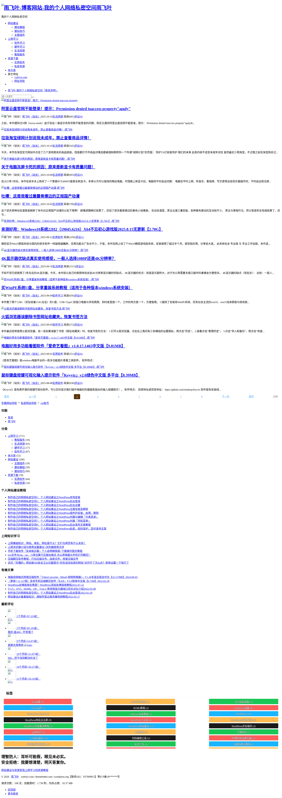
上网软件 (141, 732)
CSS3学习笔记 (140, 701)
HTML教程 (141, 708)
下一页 (225, 396)
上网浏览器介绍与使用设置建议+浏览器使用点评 (36, 547)
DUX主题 (38, 708)
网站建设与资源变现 (13, 770)
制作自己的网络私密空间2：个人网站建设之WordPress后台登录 (44, 501)
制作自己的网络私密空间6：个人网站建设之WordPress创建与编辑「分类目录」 (53, 517)
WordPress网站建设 (141, 726)
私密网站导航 (29, 403)
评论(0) (78, 116)
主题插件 (19, 35)
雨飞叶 (104, 8)
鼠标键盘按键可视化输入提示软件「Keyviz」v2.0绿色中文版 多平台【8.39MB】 (70, 375)
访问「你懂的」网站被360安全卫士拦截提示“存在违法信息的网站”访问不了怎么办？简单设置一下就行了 (68, 562)
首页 (6, 396)
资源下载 (13, 58)
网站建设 (13, 23)
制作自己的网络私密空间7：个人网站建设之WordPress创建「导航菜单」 (49, 520)
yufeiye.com (20, 77)
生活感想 (19, 50)
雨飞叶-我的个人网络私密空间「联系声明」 (33, 90)
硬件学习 (19, 46)
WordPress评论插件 (244, 726)
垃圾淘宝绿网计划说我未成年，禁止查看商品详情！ (46, 138)
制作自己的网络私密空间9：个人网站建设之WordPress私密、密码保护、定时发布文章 (57, 528)
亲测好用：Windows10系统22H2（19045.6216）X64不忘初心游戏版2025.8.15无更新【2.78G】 (82, 229)
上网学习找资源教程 (36, 770)
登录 (10, 417)
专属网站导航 (9, 403)
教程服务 (19, 54)
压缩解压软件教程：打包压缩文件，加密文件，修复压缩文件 (43, 558)
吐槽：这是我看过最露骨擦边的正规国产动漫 (40, 196)
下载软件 (243, 732)
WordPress (243, 713)
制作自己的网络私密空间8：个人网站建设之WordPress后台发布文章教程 (49, 524)
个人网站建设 (38, 738)
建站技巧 (19, 31)
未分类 (12, 70)
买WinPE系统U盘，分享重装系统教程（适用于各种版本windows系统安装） (67, 288)
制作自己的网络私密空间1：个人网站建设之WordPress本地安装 (44, 497)
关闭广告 (141, 744)
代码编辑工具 (141, 738)
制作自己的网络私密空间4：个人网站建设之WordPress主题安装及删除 (48, 509)
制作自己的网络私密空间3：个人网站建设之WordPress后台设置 (44, 505)
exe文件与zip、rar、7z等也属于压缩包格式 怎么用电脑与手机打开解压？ (49, 555)
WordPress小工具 (141, 720)
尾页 (251, 396)
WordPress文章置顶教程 (38, 726)
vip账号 (44, 403)
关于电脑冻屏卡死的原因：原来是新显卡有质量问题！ (48, 167)
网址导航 (19, 81)
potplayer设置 (244, 708)
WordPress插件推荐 (243, 720)
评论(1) (80, 237)
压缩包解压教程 (243, 744)
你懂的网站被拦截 (243, 738)
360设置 (37, 701)
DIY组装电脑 (244, 701)
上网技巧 (38, 732)
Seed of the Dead (38, 713)
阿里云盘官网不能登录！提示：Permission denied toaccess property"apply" (66, 109)
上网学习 (13, 39)
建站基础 (19, 27)
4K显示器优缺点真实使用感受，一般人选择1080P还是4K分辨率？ (58, 258)
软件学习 (19, 42)
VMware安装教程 (141, 714)
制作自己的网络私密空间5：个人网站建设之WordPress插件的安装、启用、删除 (53, 513)
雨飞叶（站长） (31, 116)
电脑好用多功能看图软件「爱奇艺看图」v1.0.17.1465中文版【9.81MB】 (63, 346)
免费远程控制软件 (38, 744)
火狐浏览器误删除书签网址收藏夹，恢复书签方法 (44, 317)
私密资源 (19, 66)
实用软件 (19, 62)
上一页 (32, 396)
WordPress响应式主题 (38, 720)
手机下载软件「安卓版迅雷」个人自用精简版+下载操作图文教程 (45, 551)
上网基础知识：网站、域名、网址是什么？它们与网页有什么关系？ (47, 543)
